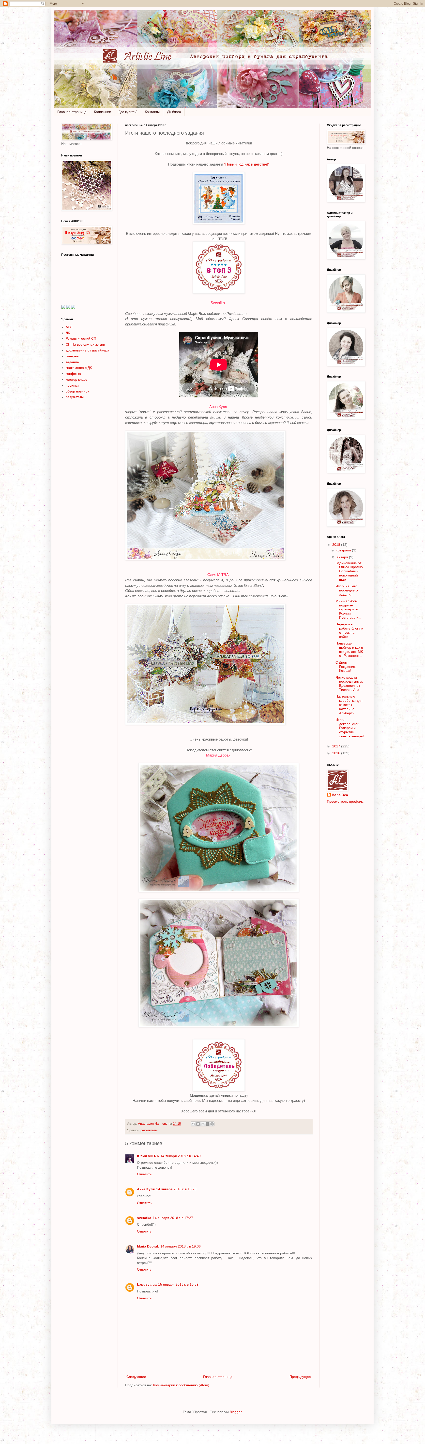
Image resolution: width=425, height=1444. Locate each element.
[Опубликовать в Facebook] (207, 1124)
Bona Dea (340, 795)
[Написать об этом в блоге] (198, 1124)
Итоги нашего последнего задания (346, 590)
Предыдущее (300, 1377)
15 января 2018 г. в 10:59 (178, 1284)
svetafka (144, 1218)
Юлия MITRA (218, 575)
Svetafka (218, 303)
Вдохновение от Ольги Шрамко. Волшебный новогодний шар (349, 571)
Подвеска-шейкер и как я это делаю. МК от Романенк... (349, 649)
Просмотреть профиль (345, 801)
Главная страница (72, 112)
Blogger (236, 1412)
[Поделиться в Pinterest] (212, 1124)
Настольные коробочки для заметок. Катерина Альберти (349, 704)
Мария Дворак (218, 755)
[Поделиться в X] (202, 1124)
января (342, 557)
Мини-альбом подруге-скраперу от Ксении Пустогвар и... (348, 609)
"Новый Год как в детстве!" (246, 164)
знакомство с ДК (79, 368)
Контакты (152, 112)
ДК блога (174, 112)
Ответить (144, 1174)
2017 (336, 746)
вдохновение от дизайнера (87, 350)
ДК (68, 333)
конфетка (73, 374)
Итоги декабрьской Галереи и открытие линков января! (349, 728)
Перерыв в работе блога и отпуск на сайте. (349, 630)
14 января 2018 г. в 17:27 (173, 1218)
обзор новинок (77, 391)
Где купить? (128, 112)
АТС (69, 327)
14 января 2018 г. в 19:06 (180, 1246)
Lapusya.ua (147, 1284)
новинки (72, 385)
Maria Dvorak (148, 1246)
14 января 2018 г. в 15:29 (176, 1189)
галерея (72, 356)
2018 (336, 545)
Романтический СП (81, 338)
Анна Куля (218, 407)
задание (72, 362)
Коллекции (102, 112)
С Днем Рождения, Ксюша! (345, 666)
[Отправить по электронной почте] (193, 1124)
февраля (344, 550)
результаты (148, 1130)
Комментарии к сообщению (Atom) (181, 1385)
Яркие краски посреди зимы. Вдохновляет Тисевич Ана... (349, 683)
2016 (336, 753)
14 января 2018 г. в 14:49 (180, 1156)
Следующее (136, 1377)
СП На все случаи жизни (85, 344)
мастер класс (76, 379)
